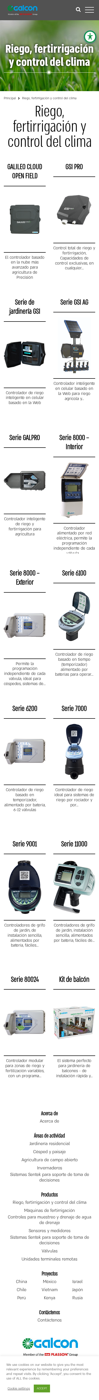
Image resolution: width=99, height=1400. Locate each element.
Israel (77, 1282)
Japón (77, 1290)
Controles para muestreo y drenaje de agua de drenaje (49, 1220)
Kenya (49, 1298)
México (49, 1282)
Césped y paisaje (49, 1152)
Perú (21, 1298)
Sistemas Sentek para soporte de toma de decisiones (49, 1177)
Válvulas (50, 1251)
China (21, 1282)
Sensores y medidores (50, 1231)
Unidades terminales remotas (49, 1259)
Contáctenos (50, 1320)
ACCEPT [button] (42, 1388)
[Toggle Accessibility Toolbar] (90, 37)
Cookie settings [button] (19, 1388)
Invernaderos (49, 1168)
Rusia (77, 1298)
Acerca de (49, 1121)
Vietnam (50, 1290)
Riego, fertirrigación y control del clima (50, 1202)
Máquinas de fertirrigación (49, 1210)
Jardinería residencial (49, 1144)
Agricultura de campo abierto (50, 1160)
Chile (21, 1290)
